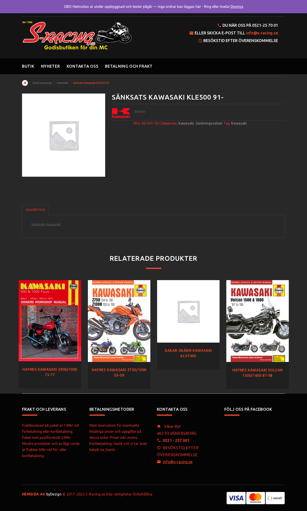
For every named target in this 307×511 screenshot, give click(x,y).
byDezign (42, 494)
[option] (50, 329)
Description (35, 210)
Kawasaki (62, 82)
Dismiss (237, 6)
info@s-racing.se (262, 33)
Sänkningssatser (42, 82)
